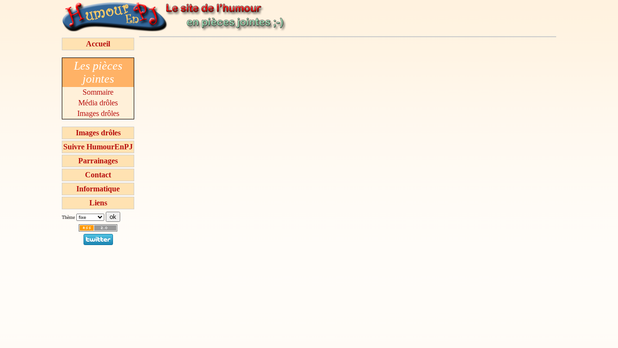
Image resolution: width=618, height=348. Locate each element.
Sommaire (98, 92)
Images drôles (98, 113)
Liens (98, 203)
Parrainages (98, 161)
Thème (68, 217)
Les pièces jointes (98, 72)
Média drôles (98, 103)
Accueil (98, 44)
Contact (98, 175)
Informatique (98, 189)
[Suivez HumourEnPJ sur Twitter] (98, 242)
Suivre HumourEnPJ (98, 147)
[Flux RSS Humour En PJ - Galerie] (98, 231)
